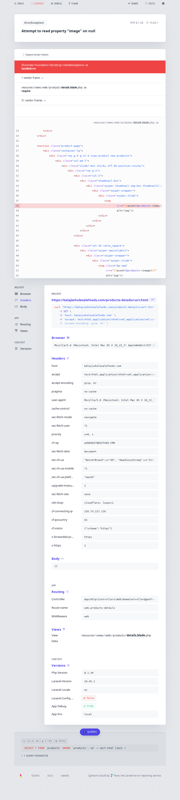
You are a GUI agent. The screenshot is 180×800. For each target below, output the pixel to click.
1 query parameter (36, 755)
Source (35, 775)
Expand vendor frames (37, 54)
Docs (50, 775)
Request (19, 287)
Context (19, 342)
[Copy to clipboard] (154, 307)
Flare (116, 775)
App (16, 318)
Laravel (65, 775)
